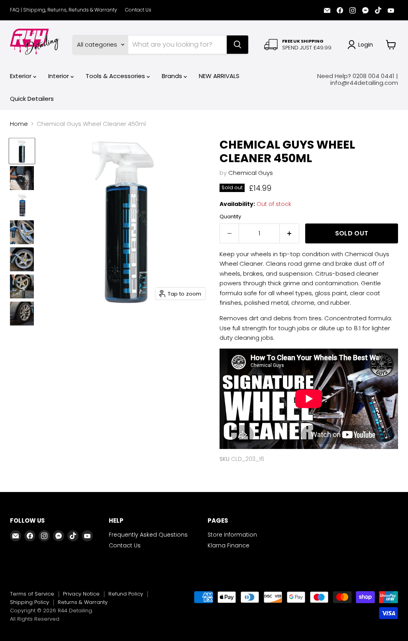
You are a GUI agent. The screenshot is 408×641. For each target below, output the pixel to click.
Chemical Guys (250, 173)
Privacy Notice (81, 594)
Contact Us (138, 10)
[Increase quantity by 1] (289, 233)
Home (19, 123)
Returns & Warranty (83, 602)
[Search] (237, 44)
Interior (59, 76)
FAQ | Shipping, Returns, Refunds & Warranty (63, 10)
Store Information (232, 535)
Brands (173, 76)
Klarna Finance (228, 545)
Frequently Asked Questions (148, 535)
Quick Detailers (32, 98)
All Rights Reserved (34, 619)
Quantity (230, 217)
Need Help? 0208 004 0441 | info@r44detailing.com (357, 79)
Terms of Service (32, 594)
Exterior (21, 76)
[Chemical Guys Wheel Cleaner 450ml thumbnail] (22, 151)
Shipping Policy (29, 602)
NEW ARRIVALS (219, 76)
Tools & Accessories (116, 76)
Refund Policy (125, 594)
